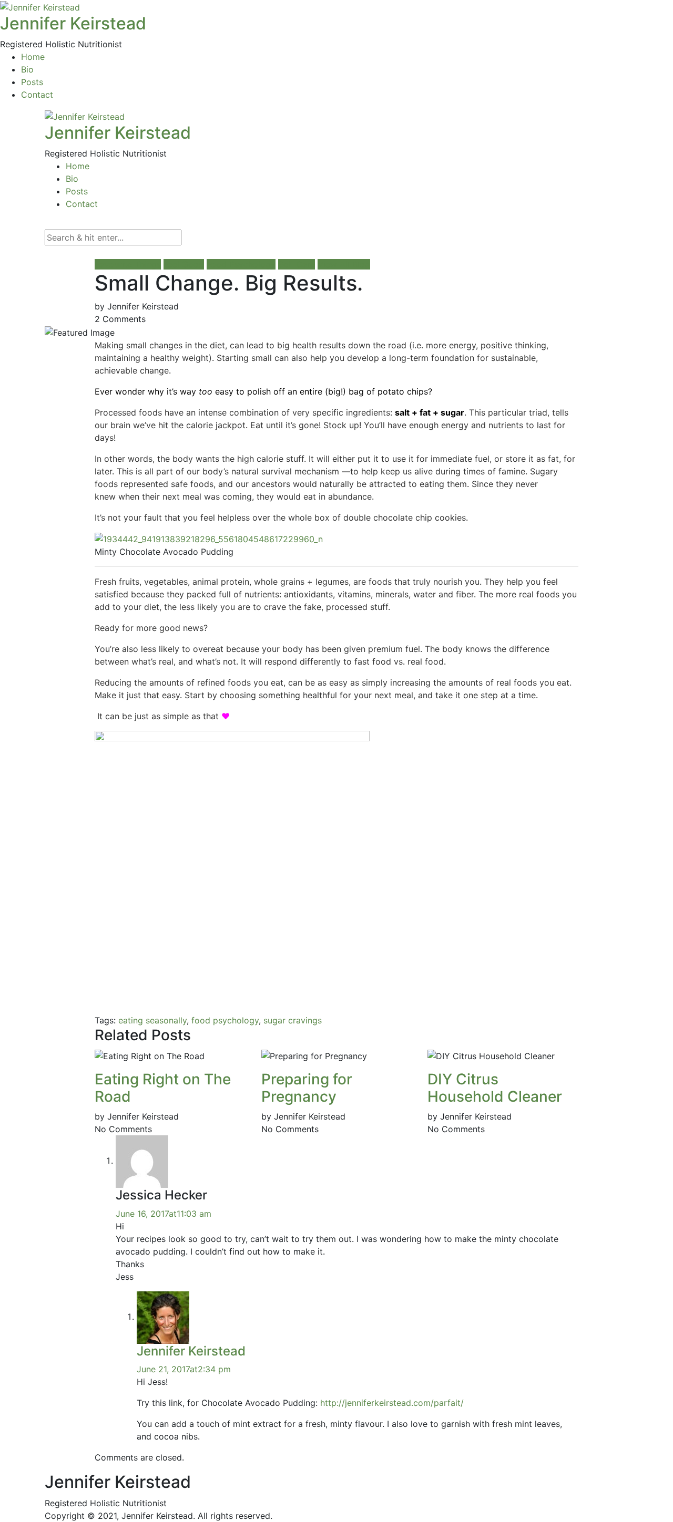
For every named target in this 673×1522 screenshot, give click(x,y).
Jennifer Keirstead (73, 23)
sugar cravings (292, 1020)
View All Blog (344, 264)
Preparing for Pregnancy (306, 1088)
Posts (32, 82)
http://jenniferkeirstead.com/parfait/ (392, 1402)
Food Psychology (241, 264)
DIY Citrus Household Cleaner (494, 1088)
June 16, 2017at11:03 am (163, 1213)
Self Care (296, 264)
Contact (37, 94)
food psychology (225, 1020)
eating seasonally (152, 1020)
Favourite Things (128, 264)
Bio (27, 69)
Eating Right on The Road (163, 1088)
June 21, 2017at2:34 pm (184, 1369)
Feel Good (184, 264)
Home (33, 56)
